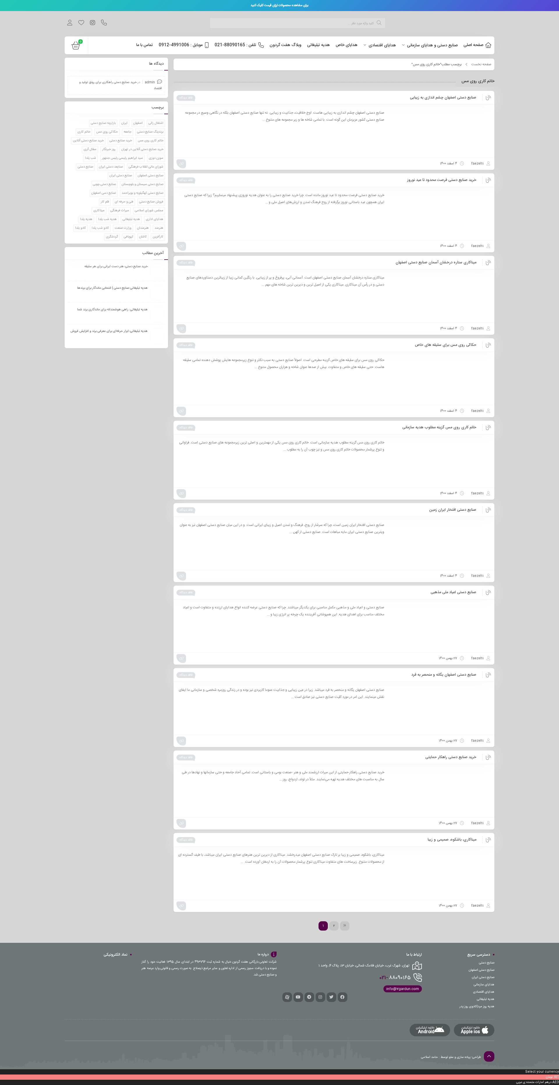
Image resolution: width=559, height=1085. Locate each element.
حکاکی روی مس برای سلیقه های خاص (445, 345)
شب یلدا (90, 158)
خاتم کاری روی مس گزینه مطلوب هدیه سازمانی (439, 427)
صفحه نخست (481, 64)
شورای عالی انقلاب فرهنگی (146, 167)
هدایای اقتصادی (483, 992)
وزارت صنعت (123, 228)
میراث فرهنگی (119, 210)
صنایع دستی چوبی (104, 184)
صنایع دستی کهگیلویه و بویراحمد (142, 193)
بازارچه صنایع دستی (103, 123)
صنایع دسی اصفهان (103, 193)
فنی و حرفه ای (124, 202)
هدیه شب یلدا (107, 219)
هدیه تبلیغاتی (131, 219)
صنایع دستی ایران (120, 175)
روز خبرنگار (109, 149)
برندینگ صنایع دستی (150, 132)
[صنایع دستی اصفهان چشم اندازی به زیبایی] (440, 131)
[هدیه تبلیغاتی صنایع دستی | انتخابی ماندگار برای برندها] (158, 293)
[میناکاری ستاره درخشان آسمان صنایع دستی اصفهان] (440, 296)
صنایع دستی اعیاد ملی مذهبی (453, 592)
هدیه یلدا (86, 219)
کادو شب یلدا (100, 228)
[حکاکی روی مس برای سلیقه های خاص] (440, 378)
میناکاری (99, 210)
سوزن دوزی (156, 158)
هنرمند (159, 228)
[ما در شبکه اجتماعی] (92, 23)
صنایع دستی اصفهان (150, 175)
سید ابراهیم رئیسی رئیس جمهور (122, 158)
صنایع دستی (85, 167)
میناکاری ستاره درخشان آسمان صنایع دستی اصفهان (436, 262)
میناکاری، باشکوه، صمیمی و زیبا (452, 839)
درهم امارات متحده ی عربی (533, 1082)
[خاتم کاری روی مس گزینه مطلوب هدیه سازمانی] (440, 461)
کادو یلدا (80, 228)
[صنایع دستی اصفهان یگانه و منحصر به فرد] (440, 708)
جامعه (127, 132)
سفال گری (90, 149)
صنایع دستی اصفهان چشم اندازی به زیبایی (443, 97)
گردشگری (112, 236)
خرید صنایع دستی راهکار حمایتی (450, 757)
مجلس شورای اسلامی (149, 210)
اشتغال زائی (155, 123)
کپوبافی (128, 236)
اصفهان (138, 123)
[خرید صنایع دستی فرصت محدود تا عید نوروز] (440, 213)
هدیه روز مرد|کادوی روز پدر (476, 1006)
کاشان (143, 236)
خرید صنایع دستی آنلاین (88, 140)
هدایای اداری (154, 219)
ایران (124, 123)
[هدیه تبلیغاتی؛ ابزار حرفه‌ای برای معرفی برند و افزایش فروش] (158, 336)
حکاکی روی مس (107, 132)
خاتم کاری (83, 132)
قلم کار (105, 202)
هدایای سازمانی (484, 984)
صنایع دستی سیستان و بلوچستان (142, 184)
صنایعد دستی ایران (111, 167)
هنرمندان (143, 228)
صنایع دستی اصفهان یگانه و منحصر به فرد (443, 675)
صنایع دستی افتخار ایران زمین (452, 510)
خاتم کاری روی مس (150, 140)
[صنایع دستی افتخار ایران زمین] (440, 543)
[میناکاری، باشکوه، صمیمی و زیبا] (440, 873)
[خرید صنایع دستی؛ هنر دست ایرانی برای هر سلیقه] (158, 271)
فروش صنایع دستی (151, 202)
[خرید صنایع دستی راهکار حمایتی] (440, 790)
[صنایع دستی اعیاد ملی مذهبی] (440, 626)
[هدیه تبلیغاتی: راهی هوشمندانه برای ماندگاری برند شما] (158, 314)
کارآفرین (158, 236)
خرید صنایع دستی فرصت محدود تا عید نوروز (441, 180)
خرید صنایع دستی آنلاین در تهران (142, 149)
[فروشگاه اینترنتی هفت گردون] (450, 23)
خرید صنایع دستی (120, 140)
